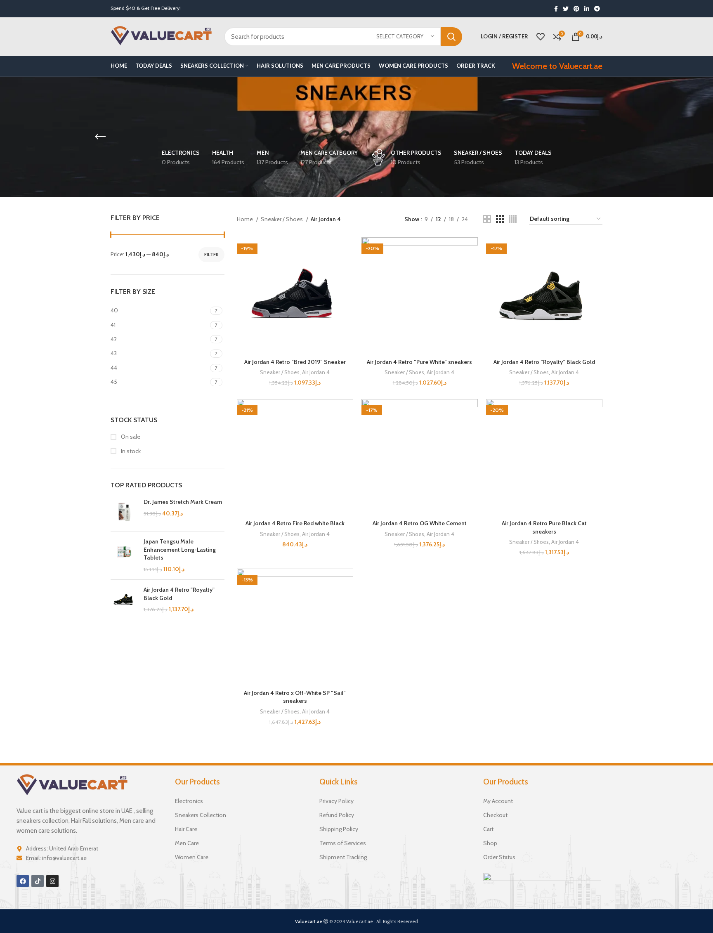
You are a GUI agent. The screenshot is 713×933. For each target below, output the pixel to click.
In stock (130, 451)
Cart (488, 829)
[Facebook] (23, 881)
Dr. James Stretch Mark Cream (183, 501)
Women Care (191, 857)
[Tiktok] (37, 881)
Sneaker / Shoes (282, 219)
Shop (490, 843)
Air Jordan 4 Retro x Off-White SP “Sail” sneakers (295, 697)
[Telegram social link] (597, 8)
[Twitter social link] (565, 8)
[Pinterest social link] (576, 8)
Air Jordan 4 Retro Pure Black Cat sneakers (544, 527)
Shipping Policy (338, 829)
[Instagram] (52, 881)
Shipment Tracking (343, 857)
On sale (130, 436)
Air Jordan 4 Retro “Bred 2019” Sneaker (295, 362)
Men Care (187, 843)
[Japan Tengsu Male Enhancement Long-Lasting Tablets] (124, 555)
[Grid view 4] (513, 219)
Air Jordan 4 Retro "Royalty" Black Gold (179, 594)
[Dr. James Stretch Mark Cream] (124, 511)
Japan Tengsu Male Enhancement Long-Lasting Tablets (180, 549)
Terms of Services (342, 843)
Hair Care (186, 829)
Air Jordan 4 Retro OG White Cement (420, 523)
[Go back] (100, 136)
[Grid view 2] (487, 219)
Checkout (495, 815)
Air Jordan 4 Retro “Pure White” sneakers (419, 362)
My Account (498, 801)
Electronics (189, 801)
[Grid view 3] (500, 219)
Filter (211, 254)
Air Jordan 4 (316, 372)
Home (245, 219)
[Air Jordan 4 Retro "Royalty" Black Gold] (124, 600)
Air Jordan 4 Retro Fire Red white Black (295, 523)
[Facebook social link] (556, 8)
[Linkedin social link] (587, 8)
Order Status (499, 857)
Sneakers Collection (200, 815)
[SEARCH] (451, 36)
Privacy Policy (336, 801)
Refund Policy (336, 815)
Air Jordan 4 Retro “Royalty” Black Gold (544, 362)
